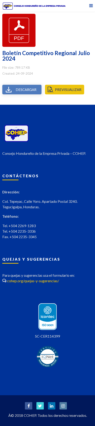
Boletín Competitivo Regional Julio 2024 (46, 56)
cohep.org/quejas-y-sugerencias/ (33, 281)
